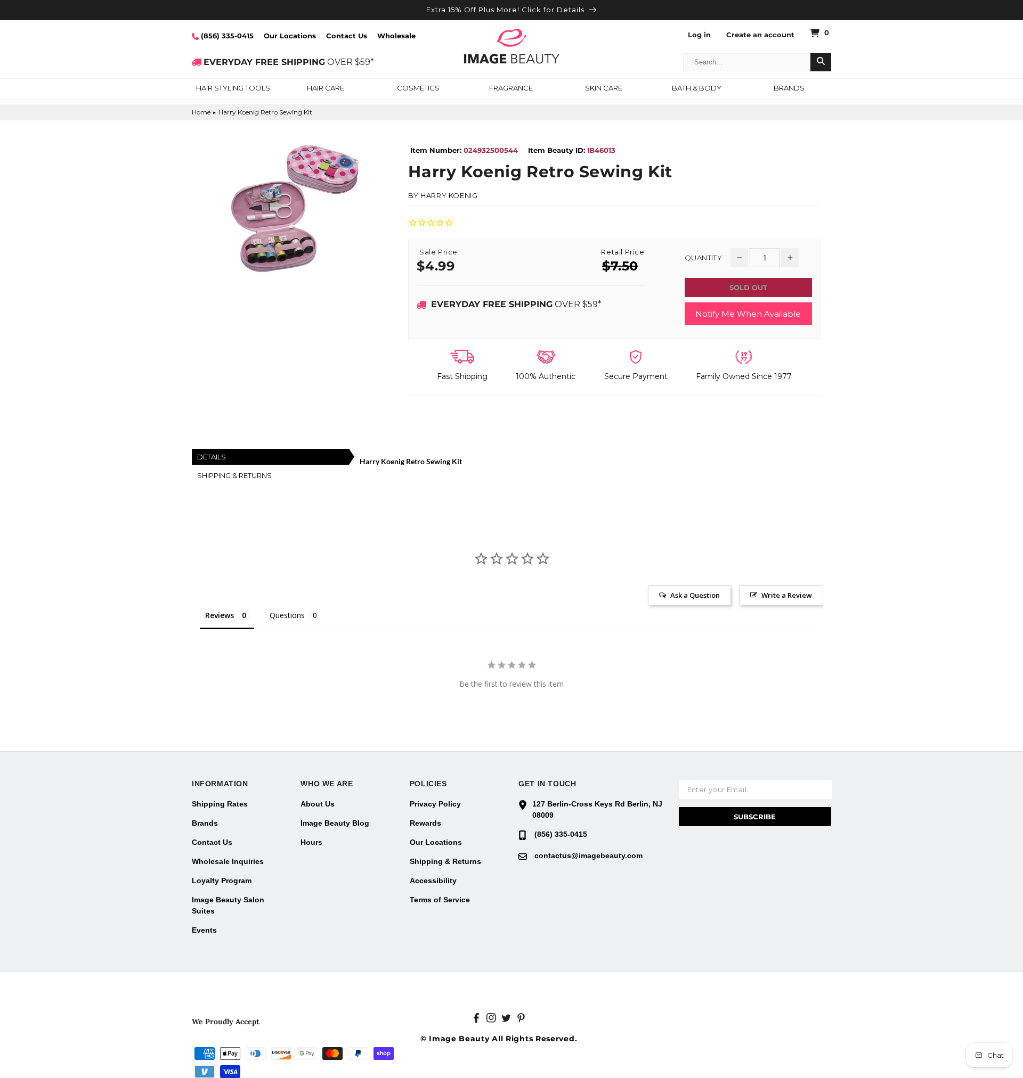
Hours (311, 842)
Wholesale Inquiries (228, 861)
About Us (318, 804)
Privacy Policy (435, 804)
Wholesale (396, 35)
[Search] (820, 62)
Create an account (760, 35)
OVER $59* (289, 62)
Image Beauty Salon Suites (228, 905)
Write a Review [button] (786, 595)
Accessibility (433, 880)
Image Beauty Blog (335, 823)
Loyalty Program (221, 880)
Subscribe (755, 816)
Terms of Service (440, 899)
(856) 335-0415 (226, 35)
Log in (699, 35)
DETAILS (211, 456)
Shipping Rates (220, 804)
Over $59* (516, 304)
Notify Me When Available (748, 314)
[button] (233, 89)
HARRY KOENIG (448, 195)
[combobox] (747, 62)
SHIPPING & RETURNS (234, 475)
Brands (205, 823)
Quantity (703, 258)
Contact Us (346, 35)
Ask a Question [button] (695, 595)
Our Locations (290, 35)
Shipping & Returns (445, 861)
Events (204, 930)
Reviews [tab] (219, 615)
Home (201, 112)
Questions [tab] (287, 615)
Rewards (425, 823)
